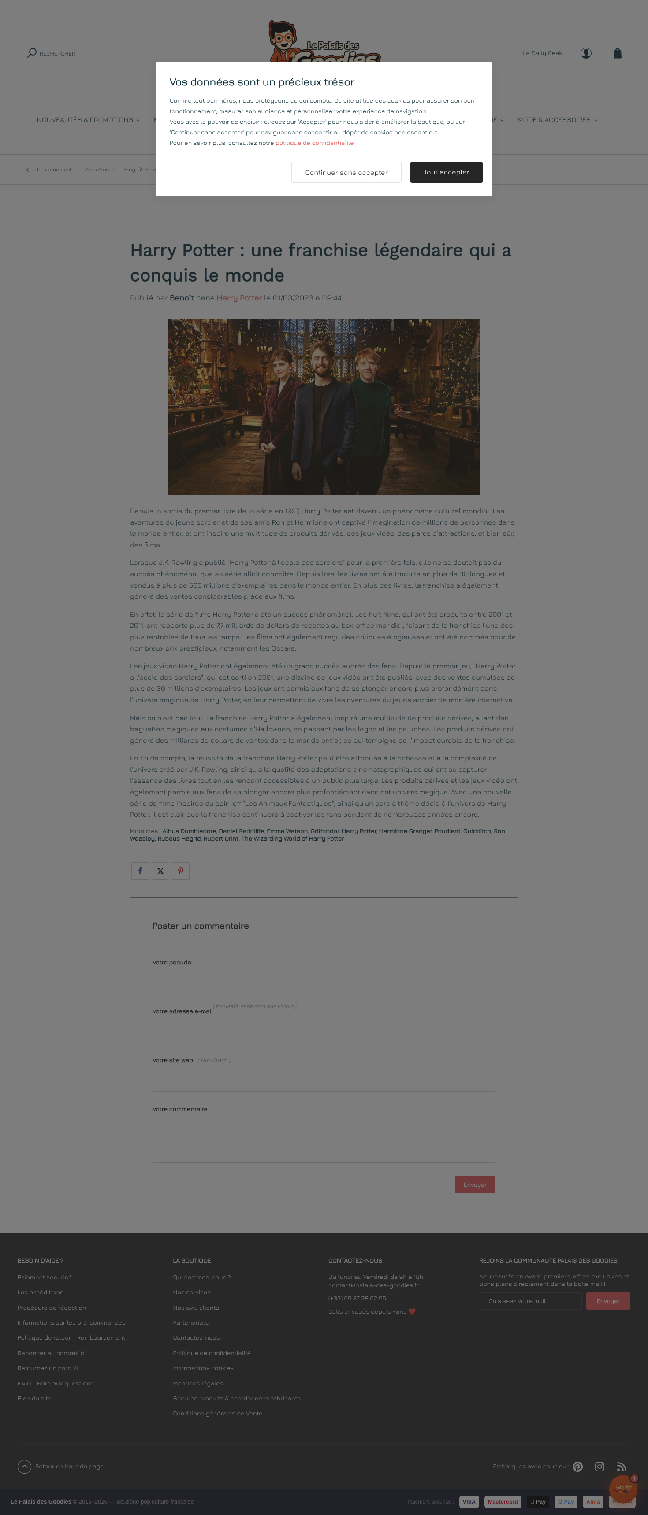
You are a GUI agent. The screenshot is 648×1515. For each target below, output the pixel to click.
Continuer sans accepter (346, 173)
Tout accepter (446, 172)
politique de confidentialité (315, 143)
